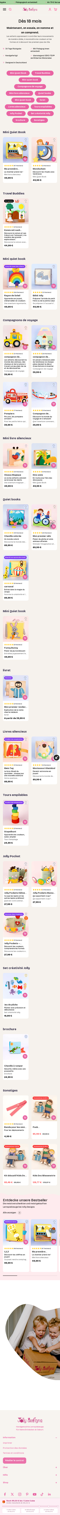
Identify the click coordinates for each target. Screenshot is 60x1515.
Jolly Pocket (16, 113)
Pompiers (9, 413)
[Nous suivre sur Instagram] (20, 1494)
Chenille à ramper (13, 1066)
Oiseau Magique (12, 475)
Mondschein (39, 169)
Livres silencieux (16, 106)
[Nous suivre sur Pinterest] (27, 1494)
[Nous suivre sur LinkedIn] (49, 1494)
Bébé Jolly (38, 295)
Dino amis (38, 475)
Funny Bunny (11, 648)
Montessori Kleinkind (44, 768)
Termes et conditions (13, 1453)
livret (42, 100)
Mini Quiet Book (18, 73)
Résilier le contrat (14, 1460)
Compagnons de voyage (30, 86)
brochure (20, 120)
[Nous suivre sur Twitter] (12, 1494)
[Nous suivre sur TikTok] (42, 1494)
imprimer (7, 1443)
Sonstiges (39, 120)
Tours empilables (43, 106)
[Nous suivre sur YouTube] (35, 1494)
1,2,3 (6, 1251)
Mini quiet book (30, 80)
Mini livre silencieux (19, 93)
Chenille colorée (12, 536)
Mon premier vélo (42, 536)
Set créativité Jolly (40, 113)
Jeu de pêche (11, 1005)
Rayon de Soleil (12, 295)
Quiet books (44, 93)
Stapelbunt (10, 831)
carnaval (8, 586)
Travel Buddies (42, 73)
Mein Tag (9, 768)
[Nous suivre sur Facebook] (5, 1494)
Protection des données (15, 1448)
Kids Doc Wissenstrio (44, 1175)
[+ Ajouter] (25, 159)
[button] (15, 165)
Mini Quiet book (23, 100)
